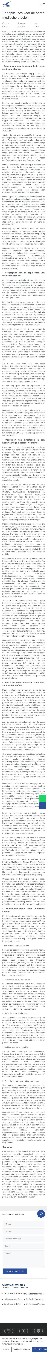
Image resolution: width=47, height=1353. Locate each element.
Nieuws (6, 1287)
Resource (24, 1287)
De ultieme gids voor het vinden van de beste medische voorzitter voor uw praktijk (22, 1293)
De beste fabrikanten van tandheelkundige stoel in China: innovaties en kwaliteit (35, 1299)
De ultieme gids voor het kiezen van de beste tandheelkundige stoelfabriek (13, 1304)
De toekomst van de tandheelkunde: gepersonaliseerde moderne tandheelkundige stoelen (35, 1304)
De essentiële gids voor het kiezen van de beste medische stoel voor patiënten (35, 1294)
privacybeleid (17, 1344)
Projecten (15, 1287)
